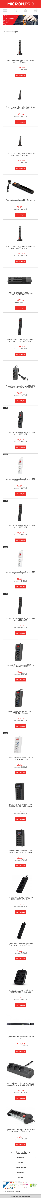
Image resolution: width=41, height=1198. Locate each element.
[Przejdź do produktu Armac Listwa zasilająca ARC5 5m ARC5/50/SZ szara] (20, 744)
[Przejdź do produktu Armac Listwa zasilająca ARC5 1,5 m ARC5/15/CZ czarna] (20, 652)
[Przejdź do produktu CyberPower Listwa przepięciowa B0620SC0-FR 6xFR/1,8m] (20, 930)
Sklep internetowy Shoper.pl (11, 1192)
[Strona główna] (20, 3)
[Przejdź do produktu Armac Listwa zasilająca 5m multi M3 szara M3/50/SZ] (20, 559)
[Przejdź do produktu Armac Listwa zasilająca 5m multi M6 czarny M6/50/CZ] (20, 605)
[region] (20, 20)
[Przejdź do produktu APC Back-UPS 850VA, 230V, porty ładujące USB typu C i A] (20, 280)
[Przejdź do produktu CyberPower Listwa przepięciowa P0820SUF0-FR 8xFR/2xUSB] (20, 977)
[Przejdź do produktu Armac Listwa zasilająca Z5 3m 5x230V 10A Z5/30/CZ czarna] (20, 791)
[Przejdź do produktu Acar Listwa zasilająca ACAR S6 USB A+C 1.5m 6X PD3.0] (20, 47)
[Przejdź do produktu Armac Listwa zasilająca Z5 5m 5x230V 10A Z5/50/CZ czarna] (20, 837)
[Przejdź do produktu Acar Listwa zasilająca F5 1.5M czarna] (20, 187)
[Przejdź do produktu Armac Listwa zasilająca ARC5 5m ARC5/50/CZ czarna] (20, 698)
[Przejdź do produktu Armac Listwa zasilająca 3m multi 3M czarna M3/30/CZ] (20, 419)
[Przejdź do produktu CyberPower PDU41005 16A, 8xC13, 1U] (20, 1023)
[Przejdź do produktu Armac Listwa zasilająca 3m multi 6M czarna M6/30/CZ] (20, 512)
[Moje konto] (25, 10)
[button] (5, 10)
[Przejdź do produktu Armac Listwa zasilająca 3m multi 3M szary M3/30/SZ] (20, 466)
